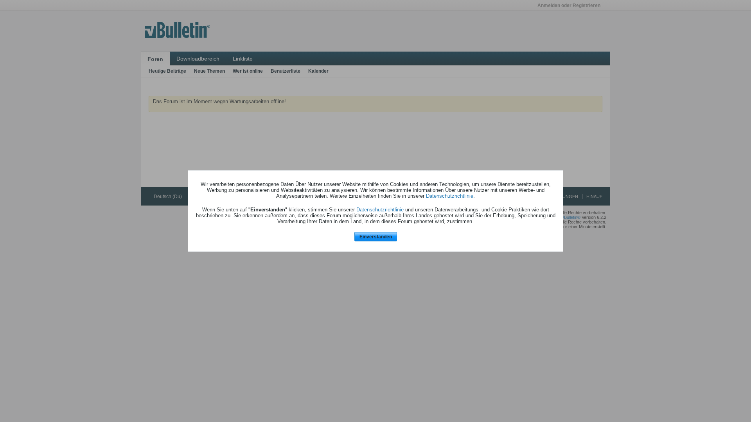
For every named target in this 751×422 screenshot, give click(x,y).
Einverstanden (375, 236)
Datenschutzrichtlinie (449, 195)
